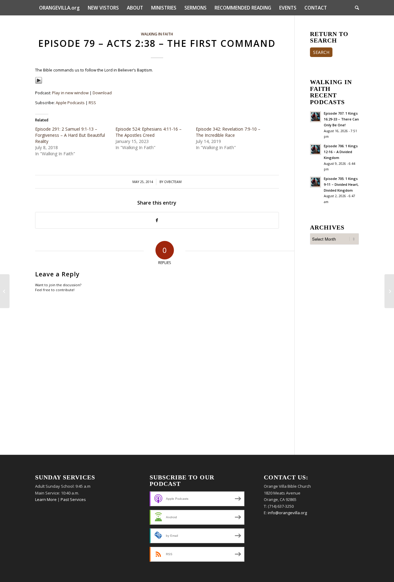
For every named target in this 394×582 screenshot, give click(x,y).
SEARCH (321, 52)
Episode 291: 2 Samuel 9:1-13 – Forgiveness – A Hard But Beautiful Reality (70, 135)
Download (102, 93)
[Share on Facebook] (157, 220)
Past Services (73, 499)
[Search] (355, 7)
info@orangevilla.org (287, 512)
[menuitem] (59, 7)
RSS (92, 102)
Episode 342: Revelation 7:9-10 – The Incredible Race (228, 132)
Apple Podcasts (70, 102)
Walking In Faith (157, 33)
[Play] (38, 82)
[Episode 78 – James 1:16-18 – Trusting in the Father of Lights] (5, 291)
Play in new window (70, 93)
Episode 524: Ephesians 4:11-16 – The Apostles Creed (148, 132)
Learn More (46, 499)
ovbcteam (173, 182)
